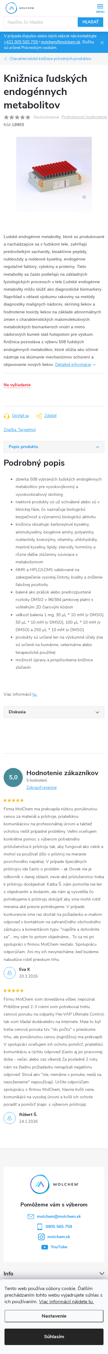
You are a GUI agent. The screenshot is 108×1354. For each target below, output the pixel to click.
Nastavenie (54, 1316)
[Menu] (100, 8)
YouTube (59, 1247)
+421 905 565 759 (21, 42)
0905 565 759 (59, 1226)
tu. (34, 694)
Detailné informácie (73, 364)
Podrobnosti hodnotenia (84, 117)
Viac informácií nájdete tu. (66, 1301)
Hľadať (90, 22)
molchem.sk (58, 1237)
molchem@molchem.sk (60, 42)
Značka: (20, 430)
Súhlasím (54, 1336)
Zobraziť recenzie (41, 787)
